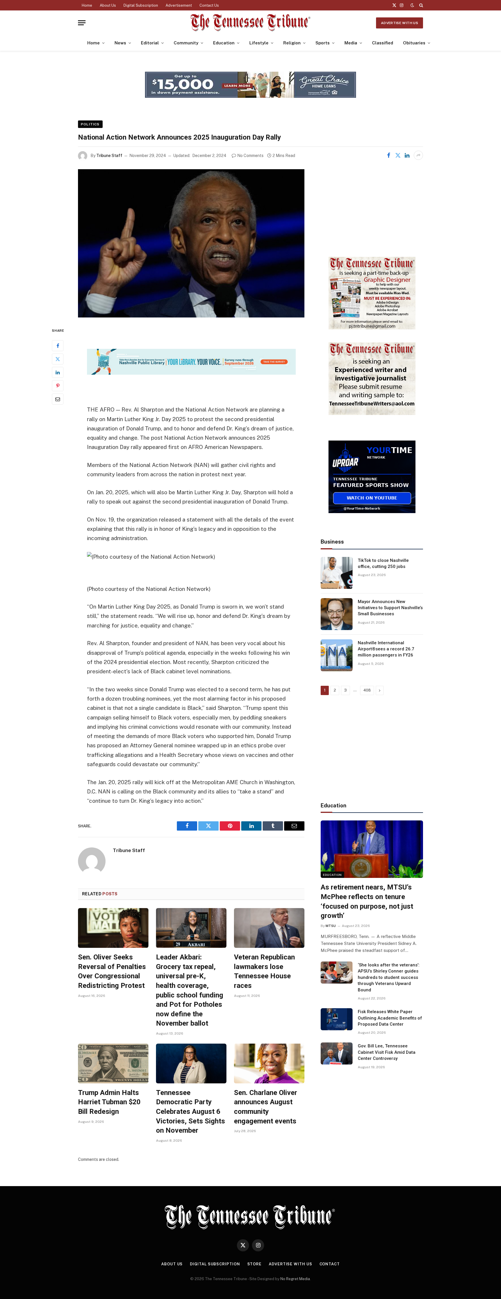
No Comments (250, 155)
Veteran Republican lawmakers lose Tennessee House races (264, 971)
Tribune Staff (109, 155)
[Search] (420, 5)
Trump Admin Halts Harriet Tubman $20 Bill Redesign (109, 1102)
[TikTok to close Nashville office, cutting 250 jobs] (337, 573)
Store (254, 1264)
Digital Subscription (141, 5)
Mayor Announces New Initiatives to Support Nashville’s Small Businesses (390, 608)
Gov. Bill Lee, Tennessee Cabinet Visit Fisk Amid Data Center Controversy (386, 1052)
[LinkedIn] (57, 372)
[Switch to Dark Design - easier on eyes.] (412, 5)
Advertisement (179, 5)
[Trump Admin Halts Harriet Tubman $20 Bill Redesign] (113, 1063)
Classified (382, 42)
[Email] (57, 399)
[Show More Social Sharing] (418, 155)
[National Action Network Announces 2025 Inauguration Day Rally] (191, 243)
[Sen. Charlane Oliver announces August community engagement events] (269, 1063)
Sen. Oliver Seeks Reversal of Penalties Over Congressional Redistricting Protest (112, 971)
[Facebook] (57, 345)
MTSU (331, 926)
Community (186, 42)
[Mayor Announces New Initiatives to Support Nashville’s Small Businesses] (337, 614)
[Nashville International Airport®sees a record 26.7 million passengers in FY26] (337, 655)
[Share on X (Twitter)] (397, 155)
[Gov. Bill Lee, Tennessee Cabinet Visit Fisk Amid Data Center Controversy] (337, 1053)
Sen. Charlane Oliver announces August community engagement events (265, 1107)
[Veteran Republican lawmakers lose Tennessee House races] (269, 928)
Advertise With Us (399, 23)
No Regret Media (295, 1279)
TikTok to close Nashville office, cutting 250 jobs (383, 563)
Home (87, 5)
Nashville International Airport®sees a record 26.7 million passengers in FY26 (386, 649)
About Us (108, 5)
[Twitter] (57, 359)
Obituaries (414, 42)
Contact (330, 1264)
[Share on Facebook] (388, 155)
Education (224, 42)
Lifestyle (258, 42)
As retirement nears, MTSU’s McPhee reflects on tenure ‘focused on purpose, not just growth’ (367, 901)
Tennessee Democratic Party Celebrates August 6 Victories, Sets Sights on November (190, 1112)
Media (350, 42)
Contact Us (209, 5)
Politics (90, 124)
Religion (292, 42)
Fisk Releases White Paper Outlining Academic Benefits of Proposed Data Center (390, 1018)
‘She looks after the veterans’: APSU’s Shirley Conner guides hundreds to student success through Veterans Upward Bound (389, 977)
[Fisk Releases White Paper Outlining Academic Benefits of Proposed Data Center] (337, 1019)
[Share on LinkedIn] (407, 155)
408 (367, 690)
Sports (322, 42)
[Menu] (82, 22)
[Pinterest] (57, 385)
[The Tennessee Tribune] (250, 22)
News (120, 42)
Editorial (150, 42)
